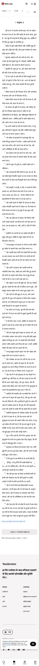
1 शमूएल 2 (4, 11)
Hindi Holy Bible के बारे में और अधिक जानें (13, 521)
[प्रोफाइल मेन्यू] (33, 4)
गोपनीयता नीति (8, 645)
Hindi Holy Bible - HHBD (13, 538)
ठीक (33, 644)
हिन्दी (3, 538)
